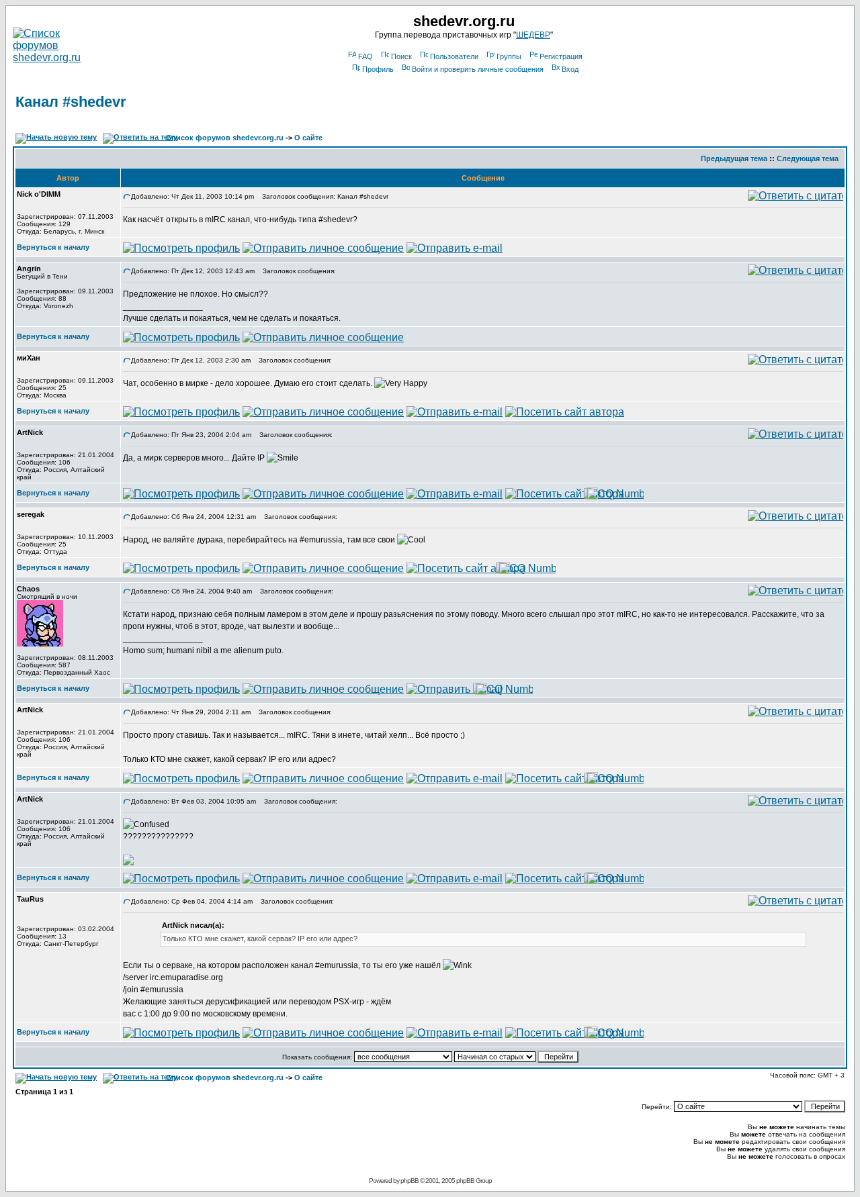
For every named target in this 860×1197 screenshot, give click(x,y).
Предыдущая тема (734, 158)
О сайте (308, 138)
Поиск (401, 56)
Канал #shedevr (70, 101)
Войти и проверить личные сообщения (478, 69)
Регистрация (561, 56)
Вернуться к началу (53, 247)
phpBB (409, 1180)
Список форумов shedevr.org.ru (225, 138)
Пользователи (454, 56)
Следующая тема (807, 158)
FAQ (365, 56)
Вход (570, 69)
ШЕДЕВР (533, 35)
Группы (509, 56)
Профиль (378, 69)
